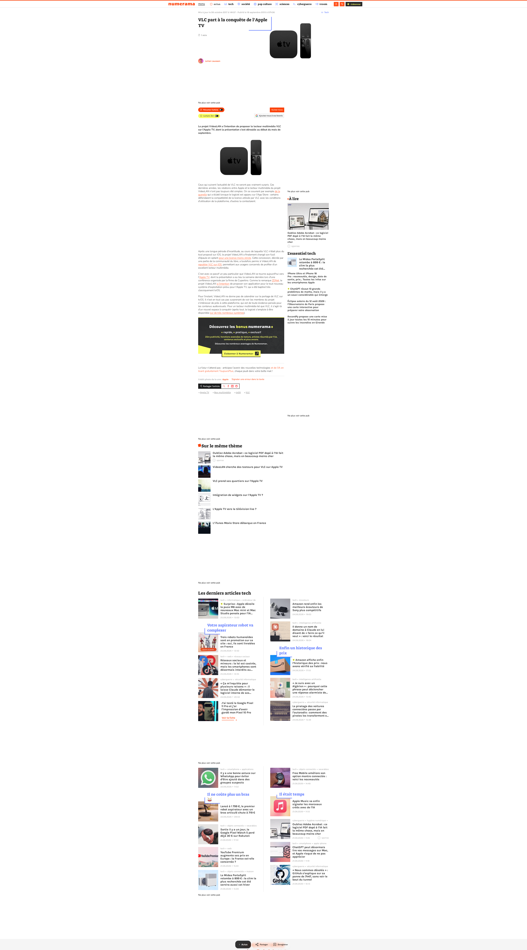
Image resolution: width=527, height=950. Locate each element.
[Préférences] (342, 4)
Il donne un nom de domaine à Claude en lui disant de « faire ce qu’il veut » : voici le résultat (308, 631)
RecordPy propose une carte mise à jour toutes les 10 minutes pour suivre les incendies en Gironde (307, 319)
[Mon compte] (336, 4)
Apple (225, 379)
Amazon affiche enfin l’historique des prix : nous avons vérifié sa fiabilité (309, 663)
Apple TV (204, 277)
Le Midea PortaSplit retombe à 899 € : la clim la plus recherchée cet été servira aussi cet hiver (313, 264)
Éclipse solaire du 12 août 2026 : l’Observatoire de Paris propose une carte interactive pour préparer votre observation (307, 306)
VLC (248, 392)
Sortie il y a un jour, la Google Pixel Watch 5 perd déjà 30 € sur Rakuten (237, 832)
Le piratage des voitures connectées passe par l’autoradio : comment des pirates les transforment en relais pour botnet (310, 711)
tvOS (238, 392)
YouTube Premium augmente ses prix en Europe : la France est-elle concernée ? (237, 857)
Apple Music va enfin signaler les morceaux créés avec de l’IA (307, 804)
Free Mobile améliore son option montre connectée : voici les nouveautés (309, 776)
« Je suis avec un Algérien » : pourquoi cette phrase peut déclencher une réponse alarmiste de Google (309, 688)
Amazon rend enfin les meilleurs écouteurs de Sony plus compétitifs (307, 607)
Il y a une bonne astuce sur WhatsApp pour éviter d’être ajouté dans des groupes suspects (238, 777)
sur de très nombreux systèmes (227, 312)
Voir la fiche (228, 717)
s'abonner (356, 4)
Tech (326, 12)
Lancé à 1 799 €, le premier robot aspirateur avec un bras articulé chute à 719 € (237, 809)
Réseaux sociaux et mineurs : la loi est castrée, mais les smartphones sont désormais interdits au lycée (238, 665)
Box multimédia (222, 392)
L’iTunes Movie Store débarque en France (239, 523)
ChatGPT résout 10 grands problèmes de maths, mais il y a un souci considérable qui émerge (308, 291)
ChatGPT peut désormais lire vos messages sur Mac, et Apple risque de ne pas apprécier (310, 852)
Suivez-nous (277, 110)
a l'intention (223, 283)
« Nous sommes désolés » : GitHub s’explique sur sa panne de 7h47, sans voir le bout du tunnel (310, 875)
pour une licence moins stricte (235, 258)
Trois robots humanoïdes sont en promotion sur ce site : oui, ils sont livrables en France (237, 642)
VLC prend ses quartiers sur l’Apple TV (238, 481)
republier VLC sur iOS (210, 264)
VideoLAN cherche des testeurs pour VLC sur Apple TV (248, 467)
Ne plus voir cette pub (209, 102)
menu (201, 3)
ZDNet (275, 280)
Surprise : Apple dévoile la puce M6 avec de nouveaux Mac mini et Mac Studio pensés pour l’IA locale (238, 608)
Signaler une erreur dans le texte (248, 379)
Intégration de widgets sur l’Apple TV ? (238, 495)
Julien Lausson (212, 61)
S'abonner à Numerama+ (238, 353)
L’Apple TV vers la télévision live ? (234, 509)
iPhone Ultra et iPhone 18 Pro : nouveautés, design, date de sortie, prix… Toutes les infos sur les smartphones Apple (307, 278)
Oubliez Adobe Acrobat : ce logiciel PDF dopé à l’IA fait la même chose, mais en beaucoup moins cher (248, 454)
